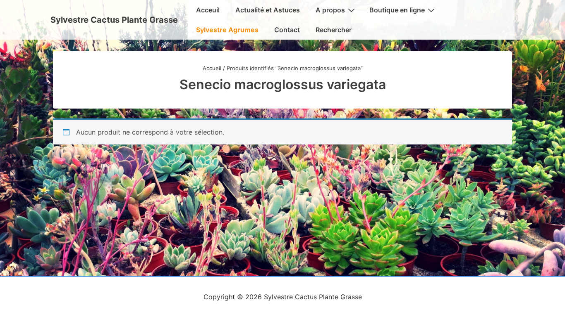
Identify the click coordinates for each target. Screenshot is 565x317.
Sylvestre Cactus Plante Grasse (114, 20)
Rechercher (334, 30)
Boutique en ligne (397, 10)
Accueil (212, 68)
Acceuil (208, 10)
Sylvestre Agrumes (227, 30)
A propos (330, 10)
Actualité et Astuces (267, 10)
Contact (287, 30)
